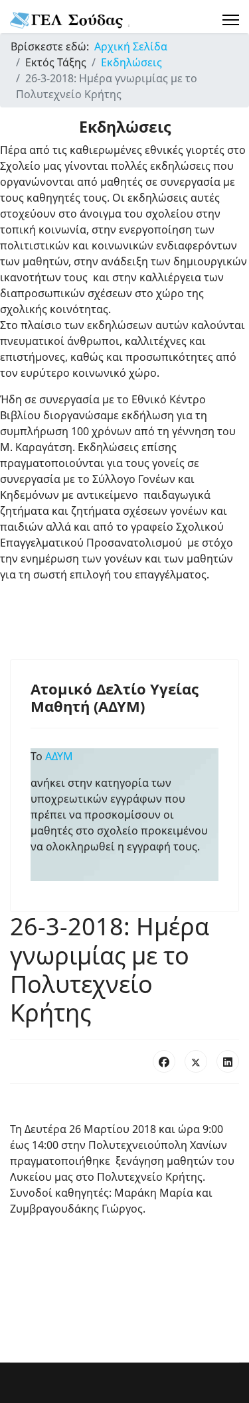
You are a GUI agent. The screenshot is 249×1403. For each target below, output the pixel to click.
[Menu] (230, 20)
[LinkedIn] (227, 1061)
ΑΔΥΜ (61, 756)
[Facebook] (164, 1061)
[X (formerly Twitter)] (196, 1061)
